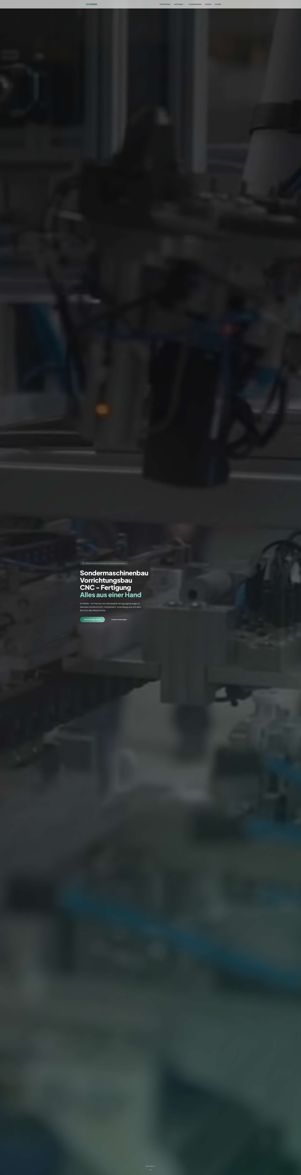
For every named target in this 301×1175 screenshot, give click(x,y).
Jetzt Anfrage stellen (92, 619)
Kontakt (218, 4)
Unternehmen (165, 4)
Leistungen (178, 4)
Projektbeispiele (195, 4)
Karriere (208, 4)
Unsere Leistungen (119, 619)
